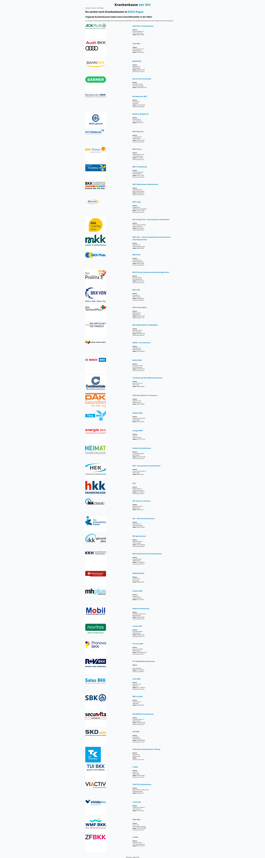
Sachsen (94, 8)
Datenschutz (136, 857)
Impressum (129, 857)
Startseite (87, 8)
